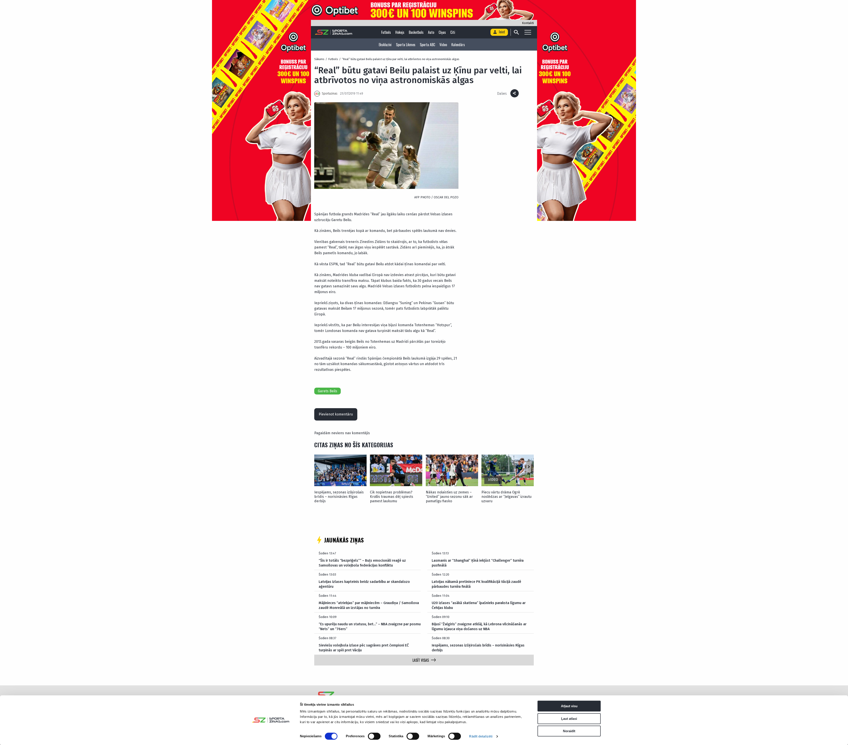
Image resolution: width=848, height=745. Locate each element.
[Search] (516, 32)
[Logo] (333, 32)
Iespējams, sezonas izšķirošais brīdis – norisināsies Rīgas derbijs (339, 496)
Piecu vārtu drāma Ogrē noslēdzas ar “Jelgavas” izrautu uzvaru (506, 496)
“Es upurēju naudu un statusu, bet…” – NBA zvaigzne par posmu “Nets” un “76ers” (370, 626)
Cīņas (442, 32)
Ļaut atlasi (569, 718)
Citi (452, 32)
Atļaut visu (569, 706)
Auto (431, 32)
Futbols (386, 32)
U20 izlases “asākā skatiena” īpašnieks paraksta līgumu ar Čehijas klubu (479, 605)
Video (443, 44)
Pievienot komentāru (336, 414)
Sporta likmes (405, 44)
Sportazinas (329, 93)
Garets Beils (327, 391)
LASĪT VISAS (421, 660)
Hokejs (399, 32)
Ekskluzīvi (385, 44)
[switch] (374, 736)
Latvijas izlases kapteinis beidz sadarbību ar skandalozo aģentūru (364, 584)
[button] (529, 467)
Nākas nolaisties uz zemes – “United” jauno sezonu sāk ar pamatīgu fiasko (449, 496)
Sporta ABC (427, 44)
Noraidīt (569, 731)
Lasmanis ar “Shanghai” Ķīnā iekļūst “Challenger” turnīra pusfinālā (478, 562)
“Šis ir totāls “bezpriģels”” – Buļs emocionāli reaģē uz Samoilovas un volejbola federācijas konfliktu (362, 562)
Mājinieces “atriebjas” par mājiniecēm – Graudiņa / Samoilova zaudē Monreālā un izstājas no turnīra (369, 605)
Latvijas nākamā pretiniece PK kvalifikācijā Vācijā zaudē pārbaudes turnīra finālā (476, 584)
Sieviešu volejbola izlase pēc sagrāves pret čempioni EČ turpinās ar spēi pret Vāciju (364, 647)
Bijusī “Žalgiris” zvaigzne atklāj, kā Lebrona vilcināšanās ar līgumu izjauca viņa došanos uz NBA (479, 626)
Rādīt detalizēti (480, 736)
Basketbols (416, 32)
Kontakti (528, 23)
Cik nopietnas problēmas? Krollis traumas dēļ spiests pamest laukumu (391, 496)
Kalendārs (458, 44)
